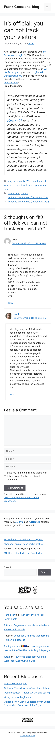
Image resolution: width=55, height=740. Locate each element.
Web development (36, 181)
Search (7, 567)
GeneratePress (27, 735)
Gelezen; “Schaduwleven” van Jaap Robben (27, 688)
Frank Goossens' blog (21, 7)
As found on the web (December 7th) (28, 197)
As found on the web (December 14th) (28, 201)
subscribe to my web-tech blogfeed (23, 539)
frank (16, 314)
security (21, 181)
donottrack (13, 193)
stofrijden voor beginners (17, 697)
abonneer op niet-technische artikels (24, 544)
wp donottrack (24, 185)
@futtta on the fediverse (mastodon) (23, 553)
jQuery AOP (14, 120)
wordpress (9, 185)
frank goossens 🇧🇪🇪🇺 (15, 646)
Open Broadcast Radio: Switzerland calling (27, 692)
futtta (7, 625)
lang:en (11, 181)
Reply (10, 302)
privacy (24, 193)
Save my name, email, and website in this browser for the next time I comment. (27, 476)
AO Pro (19, 522)
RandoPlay (9, 614)
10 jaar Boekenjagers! (15, 683)
